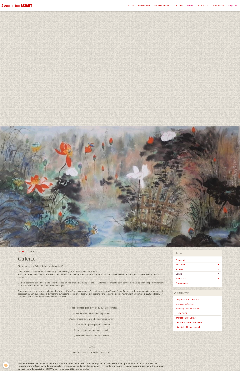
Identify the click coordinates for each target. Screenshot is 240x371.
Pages (231, 5)
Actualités (180, 269)
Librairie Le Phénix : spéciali (188, 327)
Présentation (144, 5)
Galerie (179, 273)
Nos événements (161, 5)
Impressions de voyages (187, 317)
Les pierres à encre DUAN (187, 299)
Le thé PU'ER (181, 313)
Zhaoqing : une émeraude (187, 308)
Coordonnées (218, 5)
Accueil (131, 5)
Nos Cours (178, 5)
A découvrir (203, 5)
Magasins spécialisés (185, 304)
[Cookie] (6, 365)
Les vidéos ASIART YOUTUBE (189, 322)
